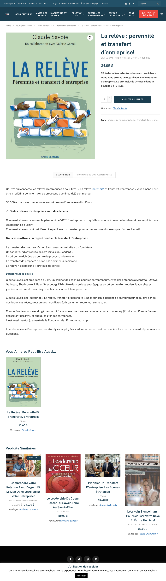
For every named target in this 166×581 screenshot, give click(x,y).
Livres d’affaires (44, 26)
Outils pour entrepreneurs (23, 500)
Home (8, 26)
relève (122, 120)
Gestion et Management (95, 14)
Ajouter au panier (132, 99)
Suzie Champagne (149, 533)
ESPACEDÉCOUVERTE (116, 14)
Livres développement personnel (143, 525)
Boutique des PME (24, 26)
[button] (90, 38)
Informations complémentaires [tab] (94, 175)
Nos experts (9, 3)
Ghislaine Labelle (69, 520)
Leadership (63, 512)
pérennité (98, 189)
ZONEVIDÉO (132, 14)
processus (113, 120)
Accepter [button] (81, 575)
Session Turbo (24, 14)
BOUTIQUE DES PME (148, 14)
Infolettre (22, 3)
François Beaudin (109, 505)
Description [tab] (63, 175)
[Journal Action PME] (8, 14)
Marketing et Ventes (58, 14)
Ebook (23, 421)
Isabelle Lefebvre (29, 509)
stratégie (130, 120)
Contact (104, 3)
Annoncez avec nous (38, 3)
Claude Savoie (120, 108)
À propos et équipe (89, 3)
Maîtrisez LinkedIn (41, 14)
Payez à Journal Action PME (66, 3)
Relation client (77, 14)
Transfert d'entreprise (66, 26)
